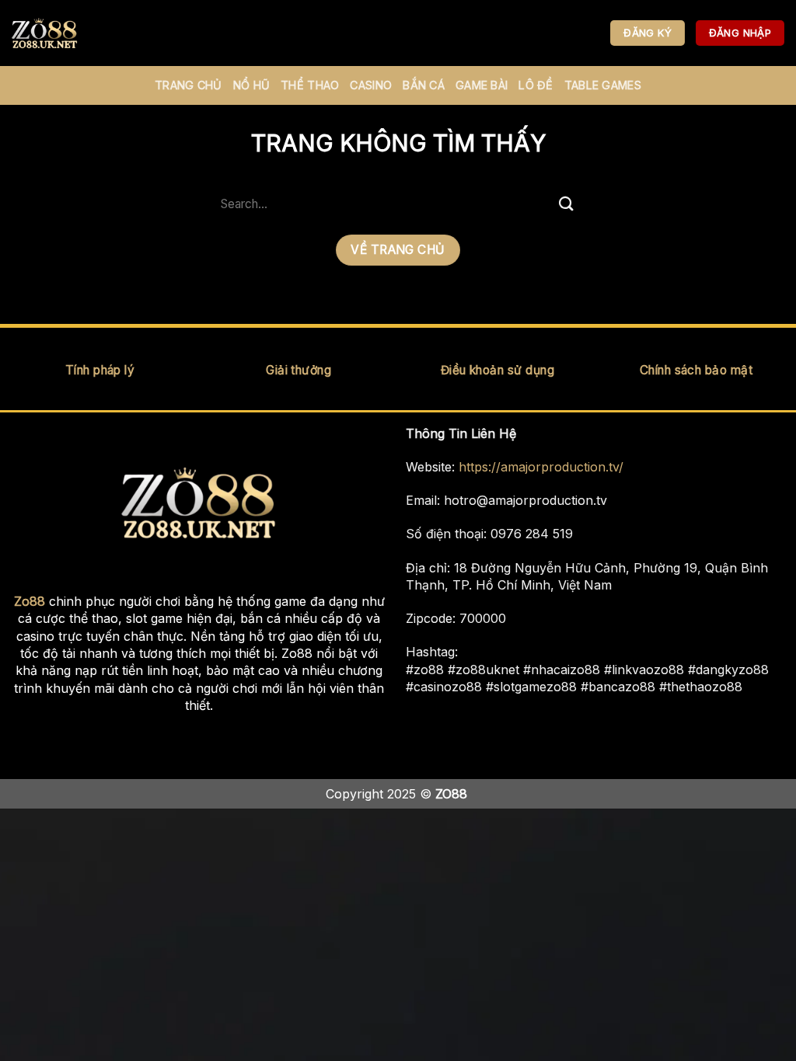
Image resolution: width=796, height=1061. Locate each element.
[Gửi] (566, 204)
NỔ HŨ (251, 85)
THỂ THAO (310, 85)
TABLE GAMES (602, 85)
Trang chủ (188, 85)
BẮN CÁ (424, 85)
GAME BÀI (482, 85)
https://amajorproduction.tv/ (541, 467)
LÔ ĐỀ (535, 85)
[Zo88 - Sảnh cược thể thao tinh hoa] (89, 33)
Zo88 (29, 601)
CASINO (371, 85)
